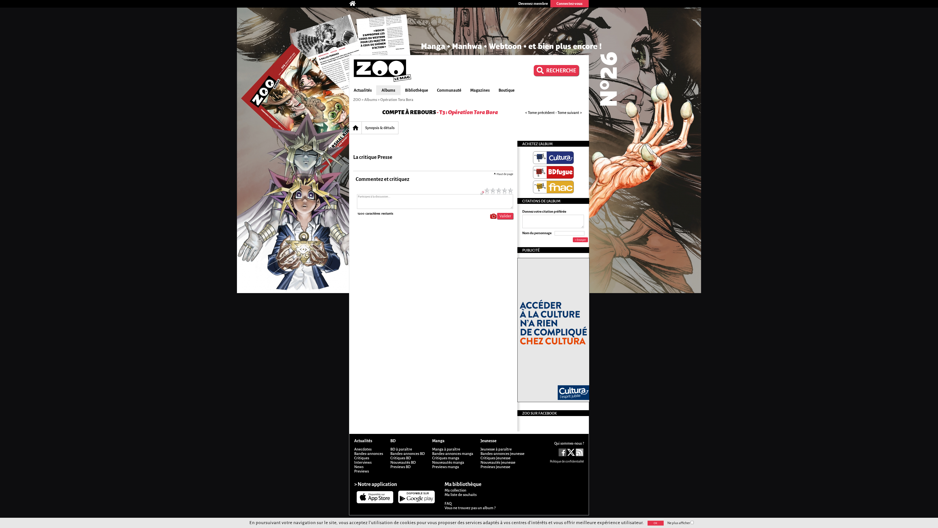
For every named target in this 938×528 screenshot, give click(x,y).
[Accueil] (355, 3)
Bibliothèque (416, 90)
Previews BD (400, 467)
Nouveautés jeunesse (497, 462)
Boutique (507, 90)
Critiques (361, 458)
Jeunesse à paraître (496, 449)
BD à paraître (401, 449)
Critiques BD (400, 458)
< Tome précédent (540, 112)
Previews (361, 471)
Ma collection (455, 490)
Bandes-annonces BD (407, 453)
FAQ (448, 503)
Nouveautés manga (448, 462)
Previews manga (445, 467)
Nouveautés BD (403, 462)
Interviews (363, 462)
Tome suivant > (569, 112)
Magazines (480, 90)
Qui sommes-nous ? (569, 443)
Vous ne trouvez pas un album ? (470, 508)
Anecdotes (363, 449)
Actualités (363, 90)
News (358, 467)
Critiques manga (445, 458)
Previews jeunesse (495, 467)
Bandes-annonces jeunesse (502, 453)
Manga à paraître (446, 449)
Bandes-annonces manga (452, 453)
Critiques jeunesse (495, 458)
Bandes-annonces (368, 453)
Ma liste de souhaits (461, 495)
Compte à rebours (409, 112)
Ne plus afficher (679, 523)
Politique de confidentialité (567, 461)
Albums (388, 90)
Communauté (449, 90)
